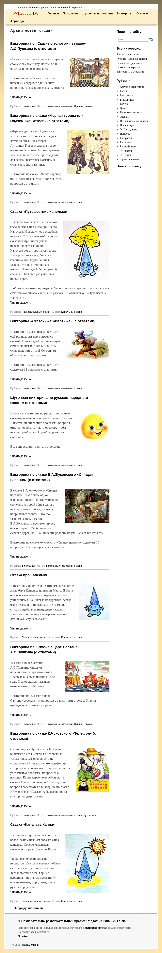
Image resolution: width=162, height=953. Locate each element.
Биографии (126, 95)
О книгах (143, 13)
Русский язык (128, 146)
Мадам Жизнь (30, 944)
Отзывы (124, 116)
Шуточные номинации (97, 13)
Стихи (127, 155)
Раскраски (126, 138)
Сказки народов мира (129, 63)
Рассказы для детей (128, 54)
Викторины (125, 13)
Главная (53, 13)
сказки (88, 106)
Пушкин (78, 106)
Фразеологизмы (129, 159)
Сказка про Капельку (28, 574)
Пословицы (127, 125)
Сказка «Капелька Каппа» (32, 824)
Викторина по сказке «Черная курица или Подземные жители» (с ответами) (47, 118)
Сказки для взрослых (129, 67)
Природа (125, 133)
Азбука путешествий (132, 86)
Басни (123, 90)
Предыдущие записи (26, 908)
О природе (17, 21)
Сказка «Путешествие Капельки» (39, 211)
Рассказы (125, 142)
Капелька (67, 311)
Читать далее (21, 97)
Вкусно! (125, 103)
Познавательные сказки (36, 311)
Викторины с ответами (59, 106)
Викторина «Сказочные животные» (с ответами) (52, 320)
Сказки (127, 150)
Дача (122, 108)
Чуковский (89, 815)
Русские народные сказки (132, 58)
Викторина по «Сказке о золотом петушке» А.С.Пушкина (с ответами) (48, 46)
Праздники (70, 13)
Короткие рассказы (131, 112)
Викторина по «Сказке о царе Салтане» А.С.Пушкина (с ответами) (44, 649)
